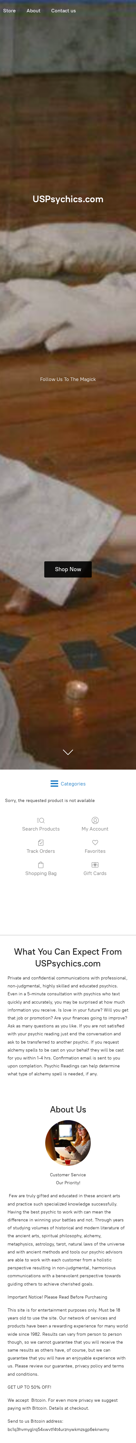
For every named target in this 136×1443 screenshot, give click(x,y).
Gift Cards (95, 873)
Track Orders (41, 851)
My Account (95, 829)
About (33, 11)
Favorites (95, 851)
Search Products (41, 829)
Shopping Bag (41, 873)
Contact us (63, 11)
